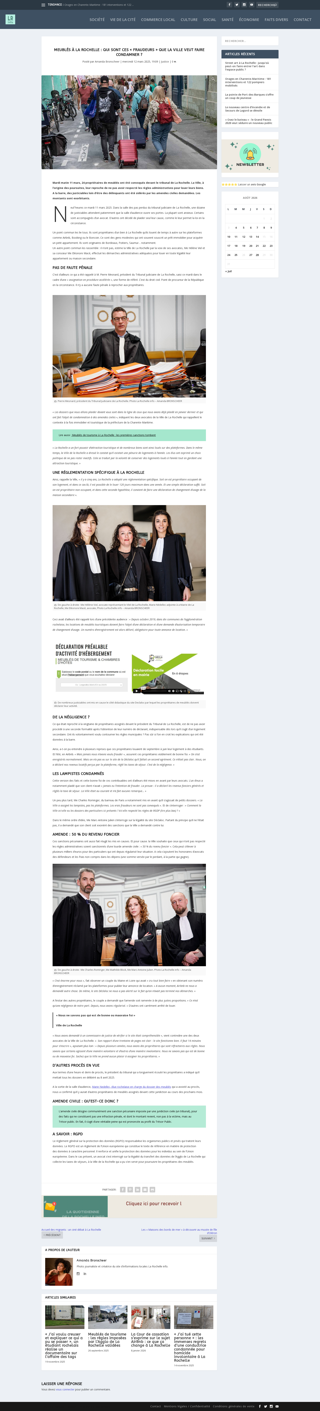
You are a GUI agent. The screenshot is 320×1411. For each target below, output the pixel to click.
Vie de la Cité (123, 20)
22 (264, 246)
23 (271, 246)
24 (228, 255)
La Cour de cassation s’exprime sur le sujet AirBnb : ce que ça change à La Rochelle (150, 1340)
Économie (249, 20)
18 (235, 246)
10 (228, 236)
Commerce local (158, 20)
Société (97, 20)
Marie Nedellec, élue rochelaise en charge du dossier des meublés (131, 1086)
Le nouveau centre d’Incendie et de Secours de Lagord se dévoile (247, 108)
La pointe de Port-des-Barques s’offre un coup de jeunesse (249, 96)
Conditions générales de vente (234, 1406)
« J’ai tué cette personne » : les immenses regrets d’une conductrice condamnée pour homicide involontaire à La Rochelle (190, 1347)
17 (228, 246)
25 (235, 255)
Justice (165, 61)
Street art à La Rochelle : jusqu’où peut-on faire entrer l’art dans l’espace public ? (247, 66)
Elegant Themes (65, 1406)
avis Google (258, 184)
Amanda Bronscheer (107, 61)
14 (257, 236)
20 (250, 246)
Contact (303, 20)
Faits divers (276, 20)
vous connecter (65, 1389)
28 (257, 255)
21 (257, 246)
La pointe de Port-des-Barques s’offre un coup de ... (95, 4)
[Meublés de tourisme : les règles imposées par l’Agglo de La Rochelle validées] (107, 1317)
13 (250, 236)
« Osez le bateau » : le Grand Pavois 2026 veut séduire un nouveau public (248, 121)
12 (243, 236)
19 (243, 246)
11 (235, 236)
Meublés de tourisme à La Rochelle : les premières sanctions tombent (113, 435)
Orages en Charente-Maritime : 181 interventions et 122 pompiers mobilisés (248, 82)
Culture (189, 20)
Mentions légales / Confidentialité (187, 1406)
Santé (228, 20)
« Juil (228, 271)
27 (250, 255)
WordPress (102, 1406)
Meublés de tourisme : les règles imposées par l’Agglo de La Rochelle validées (107, 1340)
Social (209, 20)
